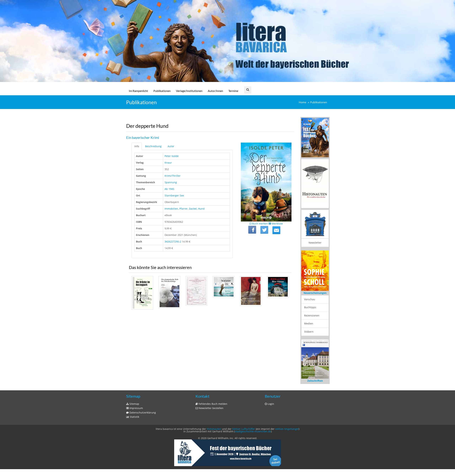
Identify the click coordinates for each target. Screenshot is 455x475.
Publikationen (162, 90)
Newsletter (315, 242)
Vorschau (309, 299)
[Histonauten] (315, 137)
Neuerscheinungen (315, 293)
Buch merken (259, 223)
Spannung (171, 182)
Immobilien (171, 208)
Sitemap (134, 403)
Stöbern (309, 331)
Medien (308, 323)
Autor (171, 146)
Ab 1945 (169, 189)
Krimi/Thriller (173, 175)
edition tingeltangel (287, 429)
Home (302, 102)
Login (270, 403)
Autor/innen (215, 90)
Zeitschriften (315, 380)
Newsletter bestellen (210, 408)
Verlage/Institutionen (189, 90)
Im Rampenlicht (138, 90)
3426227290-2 (173, 241)
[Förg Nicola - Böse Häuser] (278, 287)
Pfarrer (183, 208)
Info (136, 146)
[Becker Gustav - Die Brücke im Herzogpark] (142, 293)
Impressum (136, 408)
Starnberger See (174, 195)
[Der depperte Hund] (276, 230)
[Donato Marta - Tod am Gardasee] (223, 287)
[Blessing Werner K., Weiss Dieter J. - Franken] (196, 291)
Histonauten (214, 429)
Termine (233, 90)
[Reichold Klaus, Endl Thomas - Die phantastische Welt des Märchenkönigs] (169, 292)
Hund (201, 208)
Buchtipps (310, 307)
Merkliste (277, 223)
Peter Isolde (172, 156)
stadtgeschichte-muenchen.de (253, 431)
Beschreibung (153, 146)
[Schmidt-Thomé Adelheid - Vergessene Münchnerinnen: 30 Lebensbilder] (251, 291)
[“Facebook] (252, 230)
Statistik (134, 416)
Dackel (193, 208)
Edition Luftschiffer (243, 429)
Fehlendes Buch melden (212, 403)
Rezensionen (311, 315)
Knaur (168, 162)
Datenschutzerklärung (142, 412)
